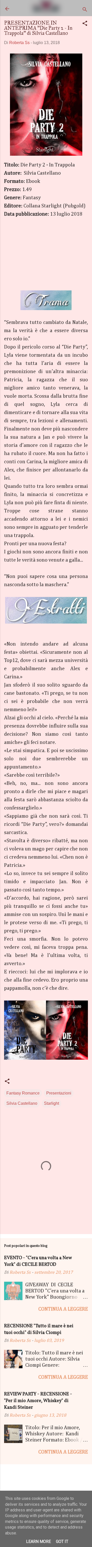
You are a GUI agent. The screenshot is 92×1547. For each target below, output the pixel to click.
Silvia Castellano (21, 1103)
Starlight (51, 1103)
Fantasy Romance (23, 1093)
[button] (85, 24)
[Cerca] (85, 10)
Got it (62, 1541)
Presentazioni (58, 1093)
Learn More (38, 1541)
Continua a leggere (63, 1309)
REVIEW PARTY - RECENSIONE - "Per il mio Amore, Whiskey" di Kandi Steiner (38, 1401)
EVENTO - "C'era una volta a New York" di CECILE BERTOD (38, 1261)
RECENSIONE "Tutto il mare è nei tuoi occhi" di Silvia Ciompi (38, 1329)
